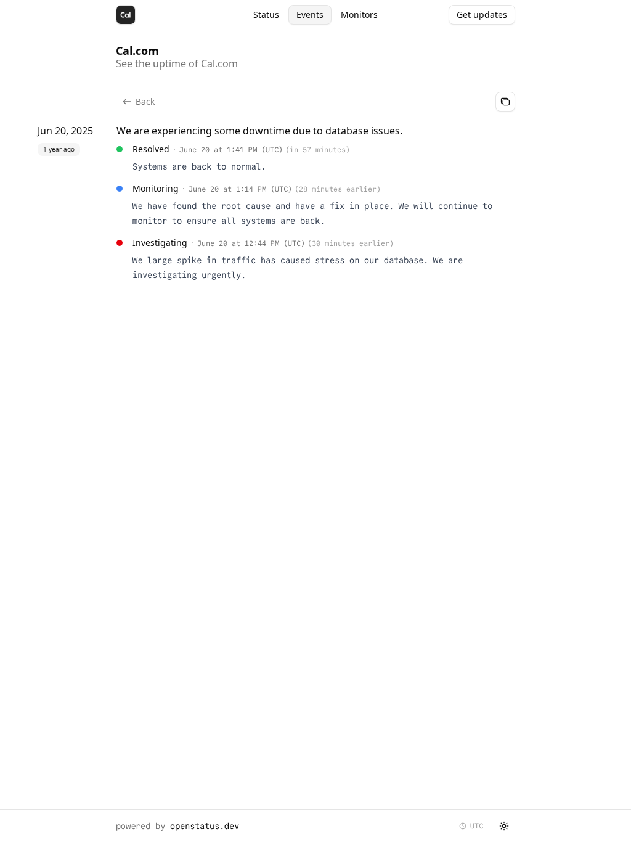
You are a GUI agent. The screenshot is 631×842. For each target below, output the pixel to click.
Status (266, 14)
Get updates (482, 14)
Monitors (359, 14)
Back (145, 101)
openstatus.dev (204, 826)
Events (310, 14)
